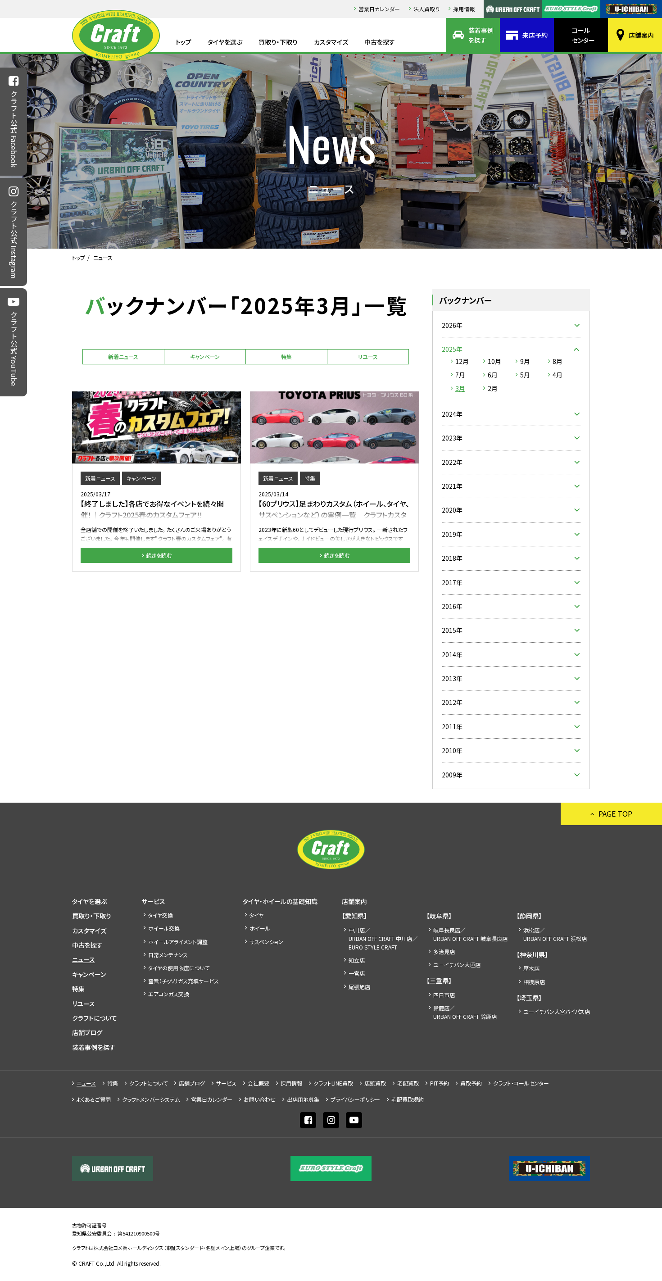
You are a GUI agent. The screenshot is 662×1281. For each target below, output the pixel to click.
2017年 (452, 582)
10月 (494, 361)
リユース (368, 356)
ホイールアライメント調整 (178, 941)
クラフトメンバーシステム (151, 1099)
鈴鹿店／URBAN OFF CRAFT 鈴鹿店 (465, 1012)
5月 (525, 374)
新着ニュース (123, 356)
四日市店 (444, 995)
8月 (557, 361)
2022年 (452, 462)
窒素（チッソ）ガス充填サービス (183, 981)
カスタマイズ (331, 41)
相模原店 (534, 982)
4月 (557, 374)
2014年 (452, 654)
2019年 (452, 534)
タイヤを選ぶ (225, 41)
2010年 (452, 750)
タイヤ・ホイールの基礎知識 (280, 901)
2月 (493, 388)
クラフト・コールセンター (521, 1083)
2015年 (452, 630)
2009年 (452, 774)
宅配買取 (408, 1083)
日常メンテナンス (168, 954)
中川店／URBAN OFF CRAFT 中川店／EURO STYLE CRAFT (383, 938)
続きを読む (159, 555)
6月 (493, 374)
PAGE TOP (615, 813)
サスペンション (266, 941)
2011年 (452, 726)
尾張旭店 (359, 986)
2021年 (452, 486)
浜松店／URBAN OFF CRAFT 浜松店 (555, 934)
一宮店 (357, 973)
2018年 (452, 558)
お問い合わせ (260, 1099)
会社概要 (258, 1083)
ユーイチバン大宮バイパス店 (556, 1011)
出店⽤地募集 (303, 1099)
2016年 (452, 606)
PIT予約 (439, 1083)
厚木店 (531, 968)
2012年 (452, 702)
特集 (286, 356)
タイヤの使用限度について (178, 968)
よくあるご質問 (94, 1099)
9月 (525, 361)
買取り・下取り (278, 41)
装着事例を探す (481, 35)
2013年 (452, 678)
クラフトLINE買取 (333, 1083)
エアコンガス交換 (168, 994)
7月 (460, 374)
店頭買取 (375, 1083)
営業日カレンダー (379, 9)
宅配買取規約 (407, 1099)
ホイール (259, 928)
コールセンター (583, 35)
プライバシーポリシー (355, 1099)
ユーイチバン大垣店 (457, 964)
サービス (153, 901)
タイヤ (256, 915)
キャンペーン (205, 356)
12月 (462, 361)
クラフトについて (94, 1017)
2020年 (452, 509)
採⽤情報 (464, 9)
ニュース (83, 959)
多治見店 (444, 951)
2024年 (452, 413)
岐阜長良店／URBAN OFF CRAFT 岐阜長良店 (470, 934)
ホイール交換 (164, 928)
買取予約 (471, 1083)
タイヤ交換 (160, 915)
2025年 (452, 349)
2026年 (452, 325)
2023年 (452, 437)
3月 (460, 388)
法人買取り (426, 9)
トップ (183, 41)
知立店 (357, 960)
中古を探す (379, 41)
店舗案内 (641, 35)
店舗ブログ (87, 1032)
